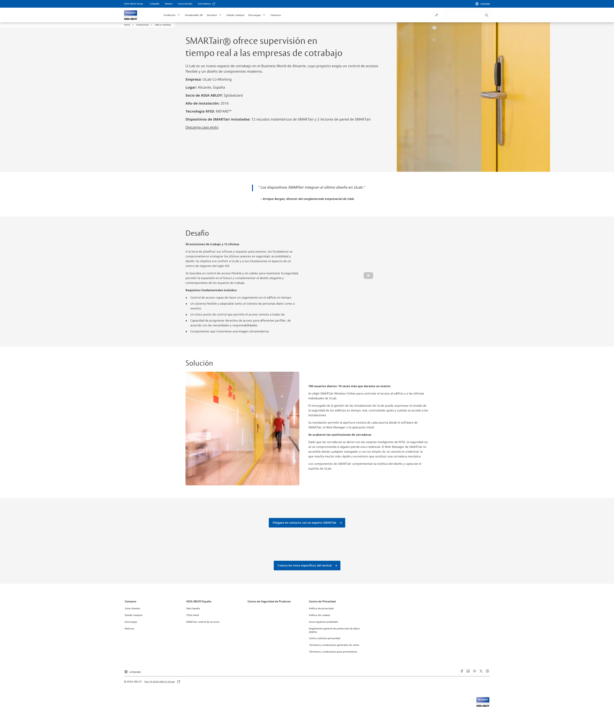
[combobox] (468, 15)
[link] (154, 3)
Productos (169, 15)
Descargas (254, 15)
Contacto (275, 15)
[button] (179, 15)
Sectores (212, 15)
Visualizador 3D (194, 15)
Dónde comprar (235, 15)
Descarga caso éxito (201, 127)
